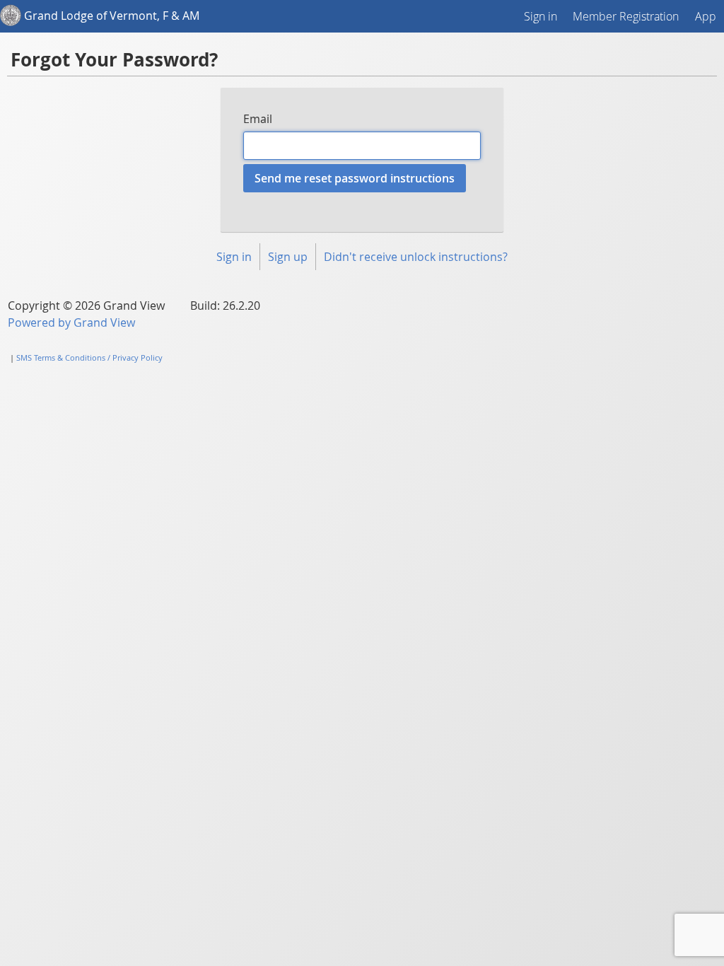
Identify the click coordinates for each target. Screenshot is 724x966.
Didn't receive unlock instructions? (416, 256)
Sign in (540, 16)
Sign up (288, 256)
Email (257, 119)
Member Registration (626, 16)
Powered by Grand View (71, 322)
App (705, 16)
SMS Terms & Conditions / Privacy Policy (89, 357)
